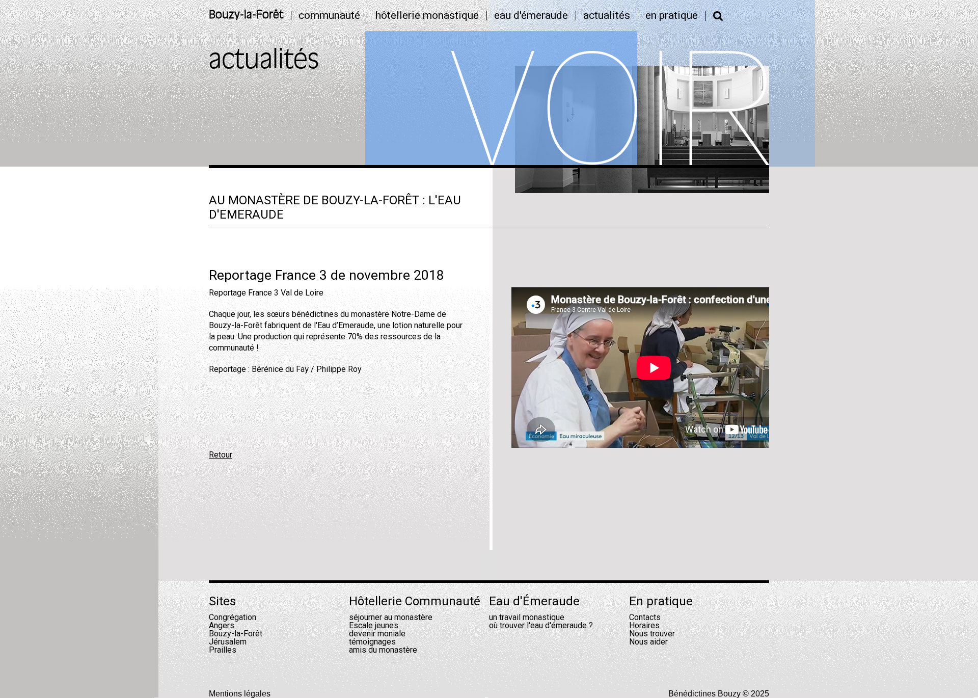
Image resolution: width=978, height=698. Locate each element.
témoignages (372, 642)
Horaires (644, 625)
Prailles (222, 650)
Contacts (645, 617)
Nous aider (648, 642)
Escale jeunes (373, 625)
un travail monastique (526, 617)
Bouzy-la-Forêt (246, 15)
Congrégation (232, 617)
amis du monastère (383, 650)
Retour (220, 455)
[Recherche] (718, 16)
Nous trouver (652, 633)
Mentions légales (239, 693)
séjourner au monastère (390, 617)
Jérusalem (228, 642)
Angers (221, 625)
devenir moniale (377, 633)
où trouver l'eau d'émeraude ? (541, 625)
